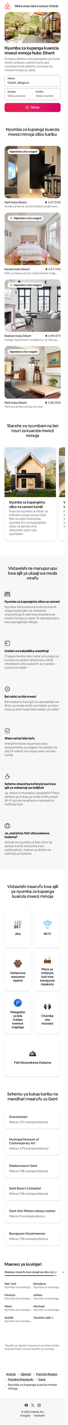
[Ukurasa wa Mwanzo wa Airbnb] (7, 6)
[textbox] (18, 96)
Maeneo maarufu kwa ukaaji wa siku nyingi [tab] (31, 1272)
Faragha (25, 1415)
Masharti (39, 1415)
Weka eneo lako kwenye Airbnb (36, 6)
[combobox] (33, 82)
